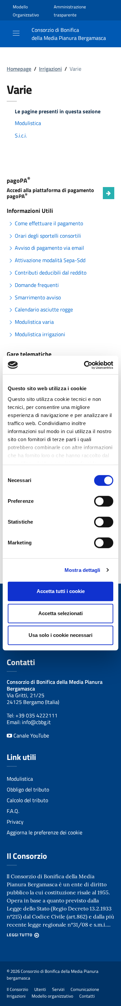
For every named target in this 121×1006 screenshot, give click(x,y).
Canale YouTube (30, 735)
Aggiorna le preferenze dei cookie (44, 832)
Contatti (87, 996)
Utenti (40, 989)
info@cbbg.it (36, 722)
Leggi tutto (20, 935)
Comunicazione (85, 989)
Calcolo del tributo (27, 800)
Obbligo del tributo (28, 789)
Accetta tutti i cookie (61, 591)
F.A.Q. (13, 811)
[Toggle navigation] (16, 33)
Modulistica (28, 123)
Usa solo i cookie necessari (60, 635)
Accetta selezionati (60, 613)
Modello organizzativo (52, 996)
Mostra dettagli (82, 570)
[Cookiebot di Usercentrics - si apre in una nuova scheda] (85, 365)
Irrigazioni (50, 69)
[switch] (103, 501)
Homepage (19, 69)
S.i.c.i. (21, 135)
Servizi (58, 989)
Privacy (15, 822)
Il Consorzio (17, 989)
